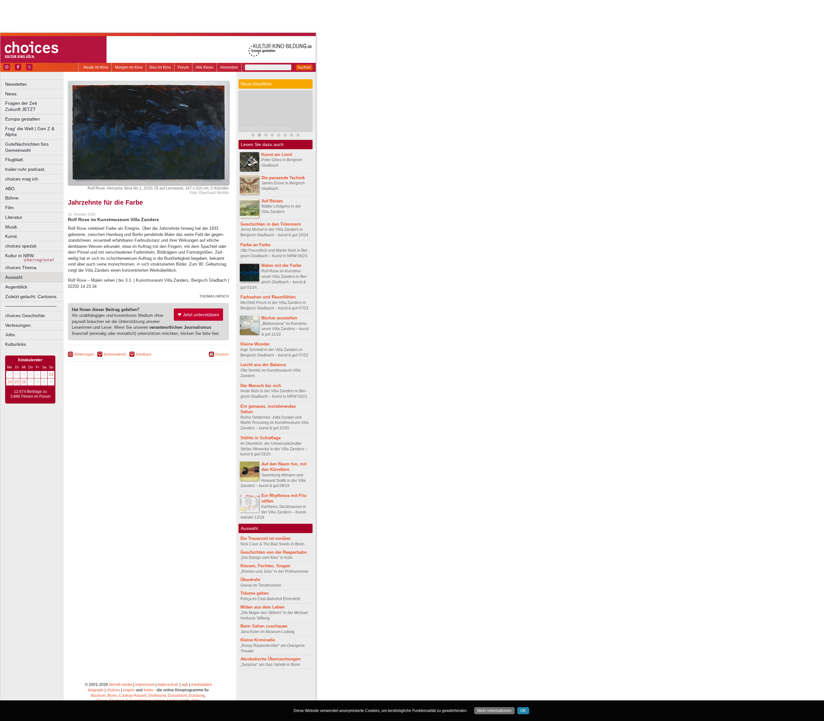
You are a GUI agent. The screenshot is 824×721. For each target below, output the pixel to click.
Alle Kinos (204, 67)
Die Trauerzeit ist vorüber (265, 538)
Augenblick (16, 286)
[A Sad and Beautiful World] (272, 135)
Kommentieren (115, 354)
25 (16, 382)
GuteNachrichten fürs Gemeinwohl (27, 147)
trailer (149, 690)
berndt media (120, 684)
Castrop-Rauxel (132, 695)
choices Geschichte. (25, 315)
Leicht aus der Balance (263, 364)
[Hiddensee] (291, 135)
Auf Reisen (272, 201)
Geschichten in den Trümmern (270, 224)
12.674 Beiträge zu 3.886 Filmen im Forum (30, 394)
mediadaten (201, 684)
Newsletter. (16, 84)
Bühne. (12, 197)
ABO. (10, 188)
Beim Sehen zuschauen (263, 626)
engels (129, 690)
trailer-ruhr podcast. (25, 169)
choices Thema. (21, 267)
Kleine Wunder (255, 344)
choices (113, 690)
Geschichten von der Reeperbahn (273, 552)
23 (51, 374)
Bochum (98, 695)
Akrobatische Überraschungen (270, 659)
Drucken (222, 354)
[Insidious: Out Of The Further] (259, 135)
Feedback (144, 354)
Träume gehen (254, 593)
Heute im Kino (95, 67)
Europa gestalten (22, 119)
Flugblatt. (14, 159)
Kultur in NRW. (20, 255)
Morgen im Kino (129, 67)
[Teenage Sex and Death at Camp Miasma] (285, 135)
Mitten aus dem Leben (262, 607)
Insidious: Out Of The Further (266, 128)
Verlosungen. (18, 325)
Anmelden (229, 67)
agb (185, 684)
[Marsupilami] (253, 135)
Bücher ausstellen (279, 318)
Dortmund (157, 695)
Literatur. (14, 217)
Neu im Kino (160, 67)
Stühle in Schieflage (260, 437)
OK (523, 710)
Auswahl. (14, 277)
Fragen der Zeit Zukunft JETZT (34, 106)
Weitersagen (84, 354)
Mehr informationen (494, 710)
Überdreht (250, 579)
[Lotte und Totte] (298, 135)
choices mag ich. (22, 178)
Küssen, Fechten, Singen (265, 565)
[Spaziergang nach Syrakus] (266, 135)
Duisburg (197, 695)
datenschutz (168, 684)
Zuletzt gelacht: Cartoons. (31, 296)
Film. (10, 207)
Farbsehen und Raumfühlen (268, 297)
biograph (96, 690)
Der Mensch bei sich (260, 385)
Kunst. (11, 236)
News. (11, 93)
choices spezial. (21, 245)
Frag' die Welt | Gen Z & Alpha (29, 131)
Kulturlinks (15, 344)
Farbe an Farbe (255, 244)
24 (9, 382)
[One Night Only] (279, 135)
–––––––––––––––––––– (31, 305)
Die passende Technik (283, 177)
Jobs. (10, 334)
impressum (144, 684)
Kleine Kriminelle (257, 640)
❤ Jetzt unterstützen (198, 314)
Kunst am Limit (276, 154)
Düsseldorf (177, 695)
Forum (183, 67)
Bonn (112, 695)
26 (24, 382)
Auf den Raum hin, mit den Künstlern (283, 467)
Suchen (304, 67)
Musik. (11, 226)
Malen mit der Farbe (281, 265)
